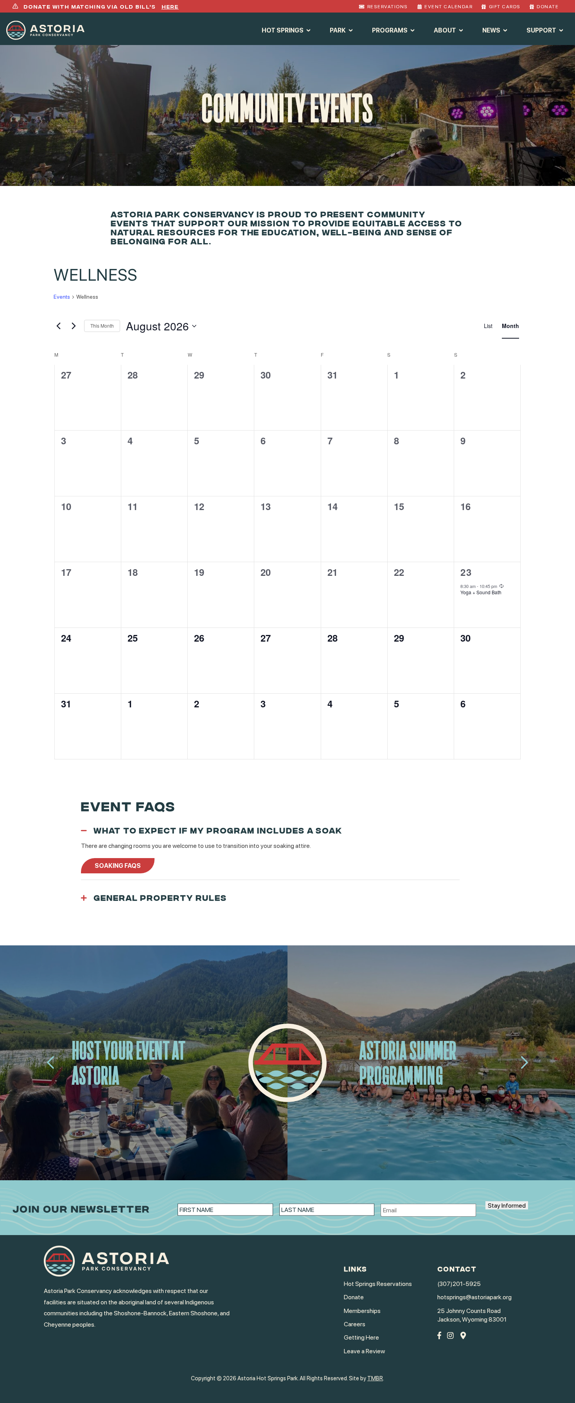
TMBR (375, 1378)
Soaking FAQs (118, 865)
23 (466, 572)
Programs (390, 30)
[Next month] (73, 326)
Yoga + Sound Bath (480, 592)
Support (541, 30)
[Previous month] (58, 326)
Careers (354, 1324)
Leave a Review (364, 1351)
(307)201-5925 (459, 1284)
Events (62, 297)
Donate (548, 6)
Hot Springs (283, 30)
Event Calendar (448, 6)
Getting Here (361, 1337)
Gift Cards (505, 6)
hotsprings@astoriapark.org (474, 1297)
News (491, 30)
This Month (102, 325)
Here (170, 6)
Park (338, 30)
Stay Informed (507, 1205)
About (445, 30)
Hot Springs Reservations (378, 1284)
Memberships (362, 1311)
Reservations (387, 6)
